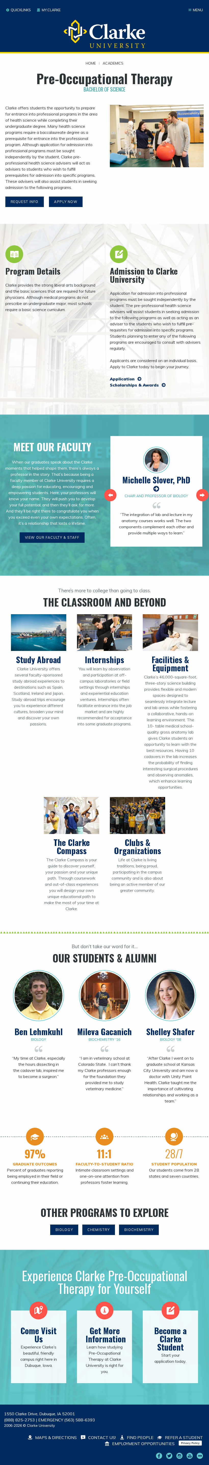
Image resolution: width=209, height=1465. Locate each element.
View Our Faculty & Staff (52, 537)
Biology (64, 1230)
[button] (110, 495)
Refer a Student (183, 1437)
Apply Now (65, 202)
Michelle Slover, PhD (156, 480)
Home (91, 63)
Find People (139, 1437)
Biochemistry (139, 1230)
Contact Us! (101, 1437)
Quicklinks (21, 10)
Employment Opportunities (143, 1443)
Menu (198, 10)
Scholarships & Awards (135, 385)
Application (123, 378)
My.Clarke (51, 10)
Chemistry (98, 1230)
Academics (113, 63)
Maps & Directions (55, 1437)
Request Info (25, 202)
